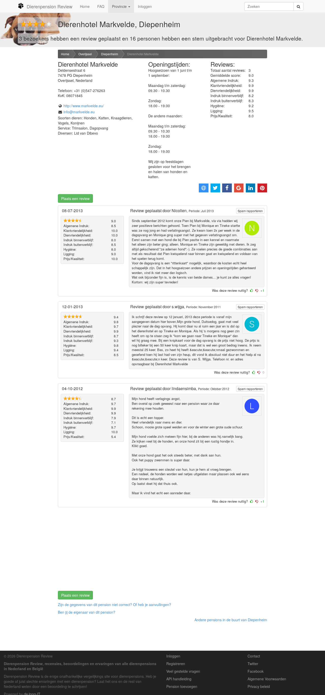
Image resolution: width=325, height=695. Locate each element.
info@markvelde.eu (79, 111)
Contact (254, 656)
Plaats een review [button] (75, 198)
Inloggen (145, 6)
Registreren (175, 663)
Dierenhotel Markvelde (143, 54)
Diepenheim (109, 54)
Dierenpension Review (49, 6)
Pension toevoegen (181, 686)
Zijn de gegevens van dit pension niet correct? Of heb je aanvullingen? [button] (114, 604)
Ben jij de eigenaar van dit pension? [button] (86, 612)
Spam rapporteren (250, 211)
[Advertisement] (27, 129)
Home (85, 6)
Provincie (120, 6)
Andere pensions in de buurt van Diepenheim (230, 619)
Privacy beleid (259, 686)
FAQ (100, 6)
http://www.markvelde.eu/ (83, 105)
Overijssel (85, 54)
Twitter (253, 663)
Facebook (256, 671)
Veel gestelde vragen (183, 671)
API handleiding (178, 678)
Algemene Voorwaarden (267, 678)
